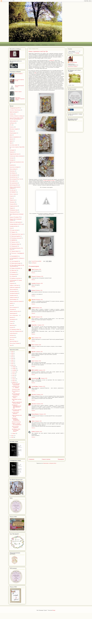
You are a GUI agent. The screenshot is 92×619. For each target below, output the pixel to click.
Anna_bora (34, 394)
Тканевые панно (13, 295)
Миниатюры (12, 171)
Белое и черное (18, 91)
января (13, 433)
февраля (14, 382)
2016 (12, 358)
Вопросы (11, 131)
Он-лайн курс (12, 190)
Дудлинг (11, 140)
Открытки (12, 196)
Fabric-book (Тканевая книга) (16, 331)
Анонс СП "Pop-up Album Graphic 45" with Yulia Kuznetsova (16, 118)
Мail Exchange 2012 (14, 185)
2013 (12, 363)
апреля (14, 378)
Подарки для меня (13, 206)
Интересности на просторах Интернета (26, 44)
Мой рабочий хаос (13, 177)
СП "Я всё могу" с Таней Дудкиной (17, 253)
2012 (12, 365)
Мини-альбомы (13, 169)
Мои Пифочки (13, 173)
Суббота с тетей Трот (14, 285)
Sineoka (33, 431)
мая (13, 377)
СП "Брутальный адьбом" (15, 236)
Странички (12, 283)
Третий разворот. (13, 299)
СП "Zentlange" (13, 272)
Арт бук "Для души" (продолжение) (16, 384)
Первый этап (12, 200)
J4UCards (12, 335)
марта (13, 380)
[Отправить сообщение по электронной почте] (44, 261)
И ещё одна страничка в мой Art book (16, 410)
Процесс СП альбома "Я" (15, 217)
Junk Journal (12, 337)
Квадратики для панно (14, 153)
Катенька (33, 290)
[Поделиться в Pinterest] (51, 261)
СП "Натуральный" (13, 246)
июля (13, 373)
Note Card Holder (13, 341)
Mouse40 (33, 316)
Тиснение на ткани (16, 389)
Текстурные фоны (13, 291)
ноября (14, 366)
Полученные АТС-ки (14, 212)
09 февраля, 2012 (37, 269)
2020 (12, 355)
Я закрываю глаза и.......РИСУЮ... (15, 387)
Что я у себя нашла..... (14, 315)
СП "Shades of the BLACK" (15, 268)
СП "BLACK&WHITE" (14, 256)
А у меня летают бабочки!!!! (15, 413)
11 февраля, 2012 (40, 325)
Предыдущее (61, 459)
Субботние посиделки (14, 287)
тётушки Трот (51, 60)
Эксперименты (13, 319)
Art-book (11, 327)
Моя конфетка (13, 181)
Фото (11, 305)
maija (33, 360)
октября (14, 368)
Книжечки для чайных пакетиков (16, 156)
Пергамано (12, 202)
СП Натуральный (13, 274)
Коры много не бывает (14, 167)
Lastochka (34, 283)
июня (13, 375)
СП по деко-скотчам (14, 230)
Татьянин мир (18, 5)
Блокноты (12, 126)
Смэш (11, 228)
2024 (12, 351)
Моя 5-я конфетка (18, 73)
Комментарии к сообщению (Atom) (49, 463)
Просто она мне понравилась (15, 427)
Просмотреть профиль (72, 66)
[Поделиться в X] (48, 261)
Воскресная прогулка (16, 421)
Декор (11, 134)
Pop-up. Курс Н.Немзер (14, 343)
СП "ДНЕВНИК (13, 240)
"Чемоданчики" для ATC (15, 107)
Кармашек (12, 151)
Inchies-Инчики (13, 333)
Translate (77, 53)
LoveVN (33, 307)
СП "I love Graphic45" (14, 261)
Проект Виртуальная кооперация (16, 214)
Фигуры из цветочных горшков (16, 301)
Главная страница (13, 44)
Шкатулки (12, 317)
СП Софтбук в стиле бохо (15, 278)
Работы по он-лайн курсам (15, 222)
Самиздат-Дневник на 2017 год (16, 224)
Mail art (11, 339)
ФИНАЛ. (11, 303)
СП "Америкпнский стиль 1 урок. (16, 234)
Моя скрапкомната (14, 183)
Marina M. (33, 351)
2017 (12, 356)
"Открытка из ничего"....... (15, 397)
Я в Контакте (52, 44)
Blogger (54, 610)
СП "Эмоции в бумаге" (14, 251)
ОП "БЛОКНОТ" (13, 192)
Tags (11, 345)
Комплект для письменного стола (17, 161)
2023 (12, 353)
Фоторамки (12, 309)
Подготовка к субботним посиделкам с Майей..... (20, 98)
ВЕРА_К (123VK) (35, 370)
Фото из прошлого (13, 307)
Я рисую (11, 321)
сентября (14, 370)
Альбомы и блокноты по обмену (16, 115)
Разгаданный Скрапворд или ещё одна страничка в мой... (16, 406)
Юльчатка (34, 299)
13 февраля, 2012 (42, 414)
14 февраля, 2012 (38, 421)
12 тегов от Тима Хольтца (15, 109)
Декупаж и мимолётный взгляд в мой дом (17, 403)
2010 (12, 437)
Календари (12, 150)
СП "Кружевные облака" (15, 244)
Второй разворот (13, 133)
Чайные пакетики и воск (15, 311)
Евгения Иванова (35, 414)
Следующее (31, 459)
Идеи (11, 142)
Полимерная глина (14, 210)
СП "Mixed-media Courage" (15, 263)
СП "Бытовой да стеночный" (15, 238)
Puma (33, 344)
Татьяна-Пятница (35, 378)
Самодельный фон (14, 226)
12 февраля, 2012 (37, 360)
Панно (11, 198)
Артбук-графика (13, 121)
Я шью (11, 323)
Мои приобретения (14, 175)
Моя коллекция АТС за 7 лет (16, 179)
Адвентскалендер (13, 111)
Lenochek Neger (35, 386)
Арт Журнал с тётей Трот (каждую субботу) (16, 430)
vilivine (33, 421)
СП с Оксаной (13, 276)
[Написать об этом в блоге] (47, 261)
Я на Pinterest (44, 44)
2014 (12, 361)
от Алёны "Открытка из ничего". (49, 180)
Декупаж (11, 138)
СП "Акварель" (13, 232)
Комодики (12, 160)
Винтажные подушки (14, 128)
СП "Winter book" (13, 270)
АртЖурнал (34, 262)
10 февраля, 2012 (38, 316)
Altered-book (12, 325)
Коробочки (12, 165)
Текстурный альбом (14, 293)
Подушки (11, 208)
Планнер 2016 (13, 204)
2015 (12, 360)
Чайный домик (13, 313)
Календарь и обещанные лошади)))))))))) (15, 419)
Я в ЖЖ (38, 44)
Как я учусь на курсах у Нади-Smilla (17, 146)
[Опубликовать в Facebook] (49, 261)
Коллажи (11, 158)
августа (14, 371)
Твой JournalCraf (13, 289)
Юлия (33, 337)
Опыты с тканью (13, 194)
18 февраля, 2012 (38, 431)
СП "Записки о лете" (14, 242)
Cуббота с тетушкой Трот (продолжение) (16, 424)
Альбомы (12, 113)
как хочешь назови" (14, 144)
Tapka (33, 269)
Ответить (33, 272)
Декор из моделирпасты (15, 136)
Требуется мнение (13, 297)
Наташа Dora (34, 325)
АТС (11, 124)
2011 (12, 435)
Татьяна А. (34, 276)
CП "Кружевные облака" (15, 329)
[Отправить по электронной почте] (46, 261)
